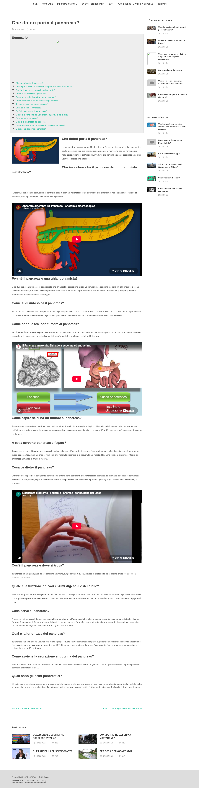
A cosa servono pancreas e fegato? (32, 104)
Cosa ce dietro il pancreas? (28, 108)
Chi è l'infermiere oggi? (169, 187)
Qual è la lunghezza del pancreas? (31, 122)
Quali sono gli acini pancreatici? (31, 129)
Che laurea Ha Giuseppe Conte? (52, 785)
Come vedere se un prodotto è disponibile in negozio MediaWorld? (172, 57)
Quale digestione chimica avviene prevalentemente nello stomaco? (172, 161)
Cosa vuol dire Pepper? (169, 212)
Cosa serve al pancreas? (27, 118)
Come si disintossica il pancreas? (31, 94)
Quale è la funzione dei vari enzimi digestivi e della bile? (42, 115)
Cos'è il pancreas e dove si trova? (31, 111)
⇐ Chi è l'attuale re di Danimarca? (27, 742)
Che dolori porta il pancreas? (29, 83)
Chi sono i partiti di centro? (171, 70)
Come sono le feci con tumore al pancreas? (36, 97)
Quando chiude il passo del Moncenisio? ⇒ (122, 742)
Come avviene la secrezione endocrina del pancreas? (40, 125)
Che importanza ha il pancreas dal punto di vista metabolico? (44, 87)
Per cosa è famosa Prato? (116, 785)
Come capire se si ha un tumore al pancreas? (37, 101)
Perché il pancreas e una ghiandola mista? (35, 90)
